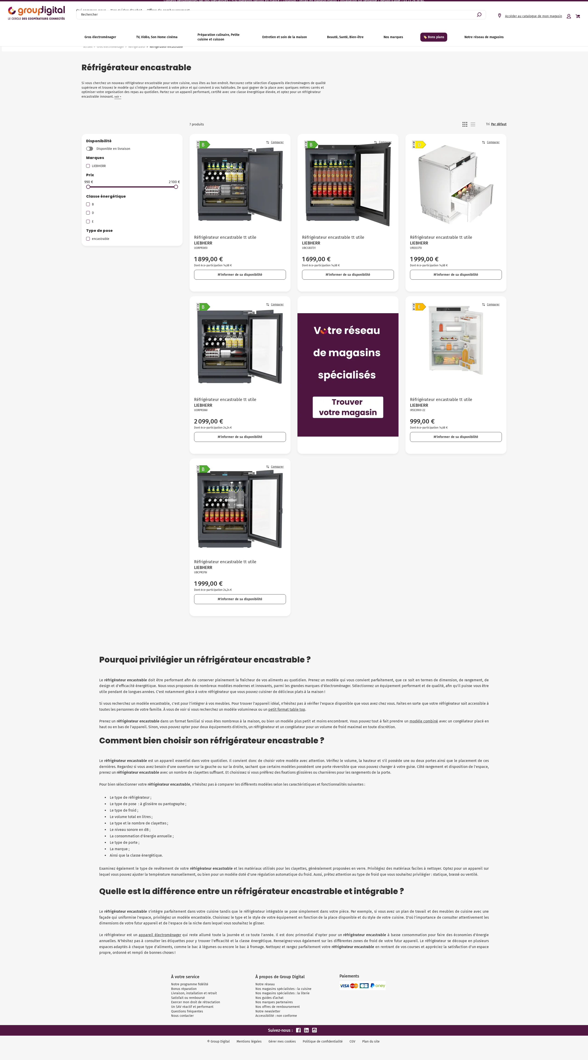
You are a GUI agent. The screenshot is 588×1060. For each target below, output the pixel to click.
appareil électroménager (160, 935)
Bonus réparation (184, 989)
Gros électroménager (110, 46)
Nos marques (393, 37)
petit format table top (286, 709)
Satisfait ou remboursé (188, 998)
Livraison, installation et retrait (194, 993)
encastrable (100, 239)
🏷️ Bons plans (433, 37)
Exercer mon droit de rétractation (195, 1002)
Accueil (88, 46)
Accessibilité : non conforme (276, 1016)
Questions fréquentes (187, 1011)
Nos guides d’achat (269, 998)
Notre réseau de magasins (484, 37)
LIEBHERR (99, 166)
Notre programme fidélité (189, 984)
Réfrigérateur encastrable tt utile (225, 237)
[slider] (88, 187)
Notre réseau (265, 984)
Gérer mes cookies (282, 1041)
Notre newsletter (267, 1011)
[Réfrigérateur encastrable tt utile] (240, 184)
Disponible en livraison (113, 149)
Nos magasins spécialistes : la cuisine (283, 989)
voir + (117, 96)
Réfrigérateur (136, 46)
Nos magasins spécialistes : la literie (282, 993)
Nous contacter (182, 1016)
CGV (352, 1041)
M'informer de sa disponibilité (240, 275)
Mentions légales (249, 1041)
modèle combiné (424, 721)
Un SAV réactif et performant (192, 1007)
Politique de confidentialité (323, 1041)
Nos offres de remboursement (277, 1007)
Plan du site (371, 1041)
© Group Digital (218, 1041)
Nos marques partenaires (274, 1002)
